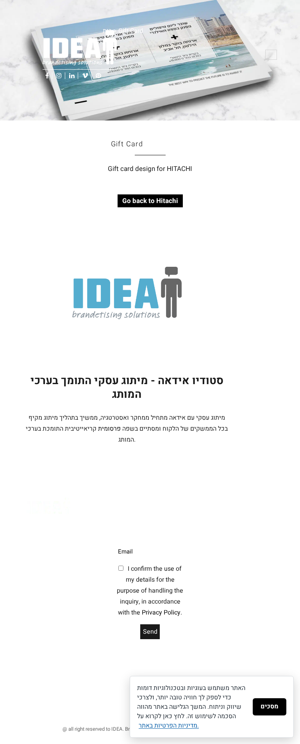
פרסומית (109, 428)
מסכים (270, 706)
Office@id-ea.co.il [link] (41, 607)
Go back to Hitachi (150, 201)
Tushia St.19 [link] (45, 531)
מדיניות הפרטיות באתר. (169, 725)
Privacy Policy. (162, 612)
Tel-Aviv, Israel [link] (47, 541)
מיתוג (97, 709)
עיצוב (111, 709)
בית (107, 31)
